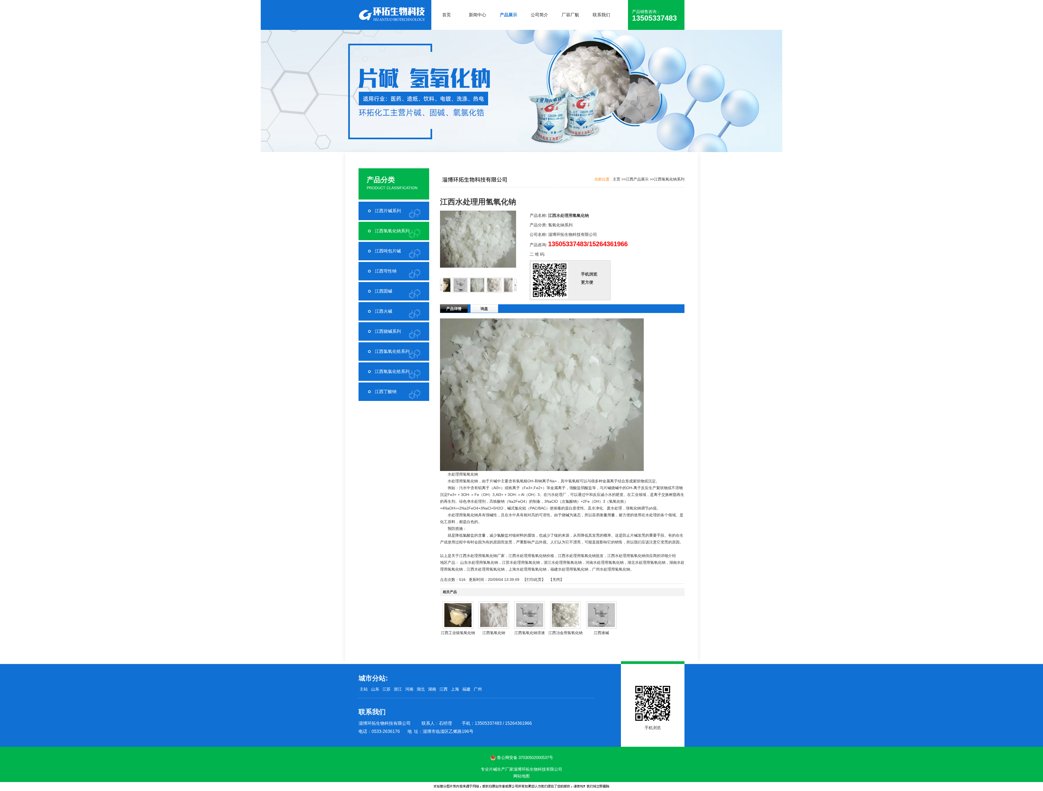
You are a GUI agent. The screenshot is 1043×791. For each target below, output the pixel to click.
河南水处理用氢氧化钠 (605, 562)
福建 (466, 689)
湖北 (421, 689)
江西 (443, 689)
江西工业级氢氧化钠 (458, 633)
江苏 (386, 689)
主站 (363, 689)
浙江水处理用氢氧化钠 (563, 562)
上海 (455, 689)
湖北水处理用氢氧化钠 (646, 562)
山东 (375, 689)
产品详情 (453, 308)
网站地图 (521, 776)
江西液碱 (601, 633)
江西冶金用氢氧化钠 (565, 633)
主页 (616, 179)
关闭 (556, 579)
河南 (409, 689)
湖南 (432, 689)
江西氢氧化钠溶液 (529, 633)
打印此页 (534, 579)
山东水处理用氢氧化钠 (479, 562)
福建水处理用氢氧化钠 (569, 569)
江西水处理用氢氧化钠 (486, 569)
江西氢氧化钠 (493, 633)
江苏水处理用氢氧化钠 (521, 562)
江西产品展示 (637, 179)
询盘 (484, 308)
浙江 (398, 689)
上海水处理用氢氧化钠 (527, 569)
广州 (478, 689)
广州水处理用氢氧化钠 (611, 569)
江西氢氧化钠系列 (669, 179)
